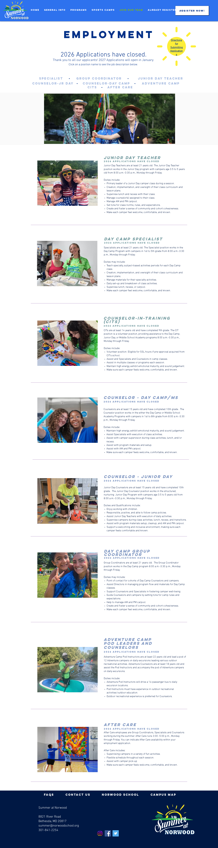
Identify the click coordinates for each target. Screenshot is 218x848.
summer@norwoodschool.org (58, 826)
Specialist (51, 78)
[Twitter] (116, 833)
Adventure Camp (161, 83)
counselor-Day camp (106, 83)
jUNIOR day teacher (160, 78)
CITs (92, 87)
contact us (77, 794)
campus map (163, 794)
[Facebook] (108, 833)
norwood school (120, 794)
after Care (120, 87)
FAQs (49, 794)
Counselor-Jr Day (53, 83)
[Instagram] (100, 833)
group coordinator (99, 78)
